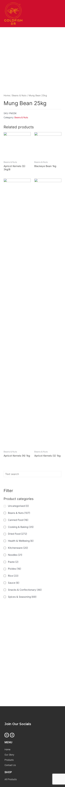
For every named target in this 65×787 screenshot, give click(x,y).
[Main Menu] (55, 14)
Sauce (13, 582)
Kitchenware (18, 547)
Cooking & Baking (21, 527)
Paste (13, 561)
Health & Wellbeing (21, 540)
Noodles (15, 554)
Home (7, 95)
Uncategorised (18, 505)
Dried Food (17, 533)
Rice (13, 575)
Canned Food (18, 519)
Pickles (14, 568)
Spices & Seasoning (22, 596)
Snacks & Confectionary (25, 589)
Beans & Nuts (19, 512)
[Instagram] (7, 735)
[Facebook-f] (12, 735)
